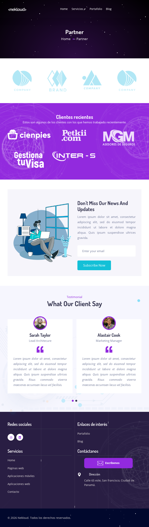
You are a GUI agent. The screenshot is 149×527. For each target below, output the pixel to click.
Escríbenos (112, 463)
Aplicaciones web (19, 484)
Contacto (13, 492)
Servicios (78, 9)
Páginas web (16, 468)
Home (64, 9)
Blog (109, 9)
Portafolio (96, 9)
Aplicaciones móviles (21, 476)
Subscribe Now (94, 265)
